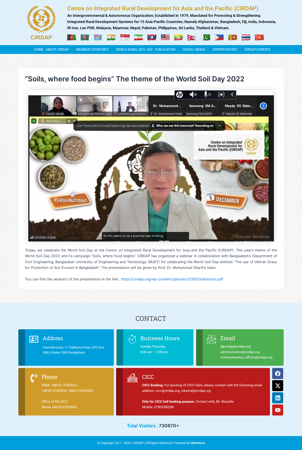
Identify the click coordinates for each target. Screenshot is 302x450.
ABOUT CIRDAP (57, 50)
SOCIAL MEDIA (194, 50)
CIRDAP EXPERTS (257, 50)
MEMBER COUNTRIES (92, 50)
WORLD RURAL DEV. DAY (134, 50)
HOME (39, 50)
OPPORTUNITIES (224, 50)
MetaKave (198, 443)
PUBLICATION (165, 50)
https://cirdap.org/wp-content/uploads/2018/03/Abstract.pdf (172, 279)
